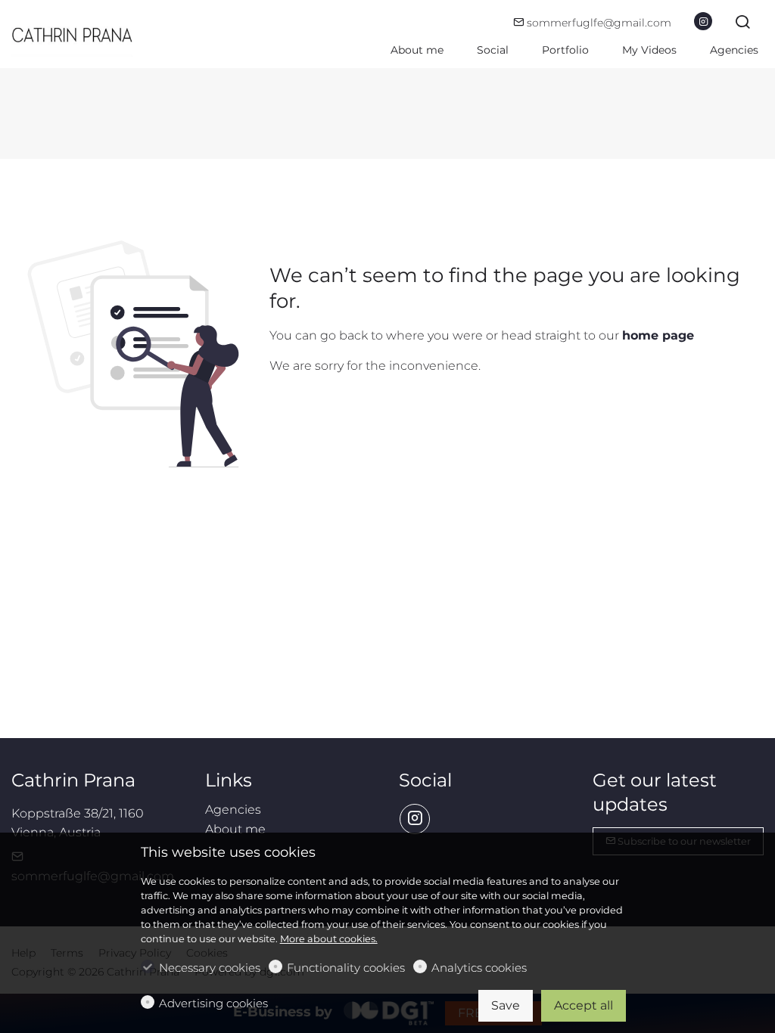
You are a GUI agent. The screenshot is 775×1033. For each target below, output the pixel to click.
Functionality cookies (346, 967)
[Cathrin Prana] (75, 33)
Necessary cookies (209, 967)
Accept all (583, 1005)
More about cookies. (329, 939)
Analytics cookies (479, 967)
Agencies (233, 809)
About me (235, 829)
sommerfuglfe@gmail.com (597, 22)
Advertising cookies (213, 1003)
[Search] (742, 23)
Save (505, 1005)
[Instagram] (703, 21)
